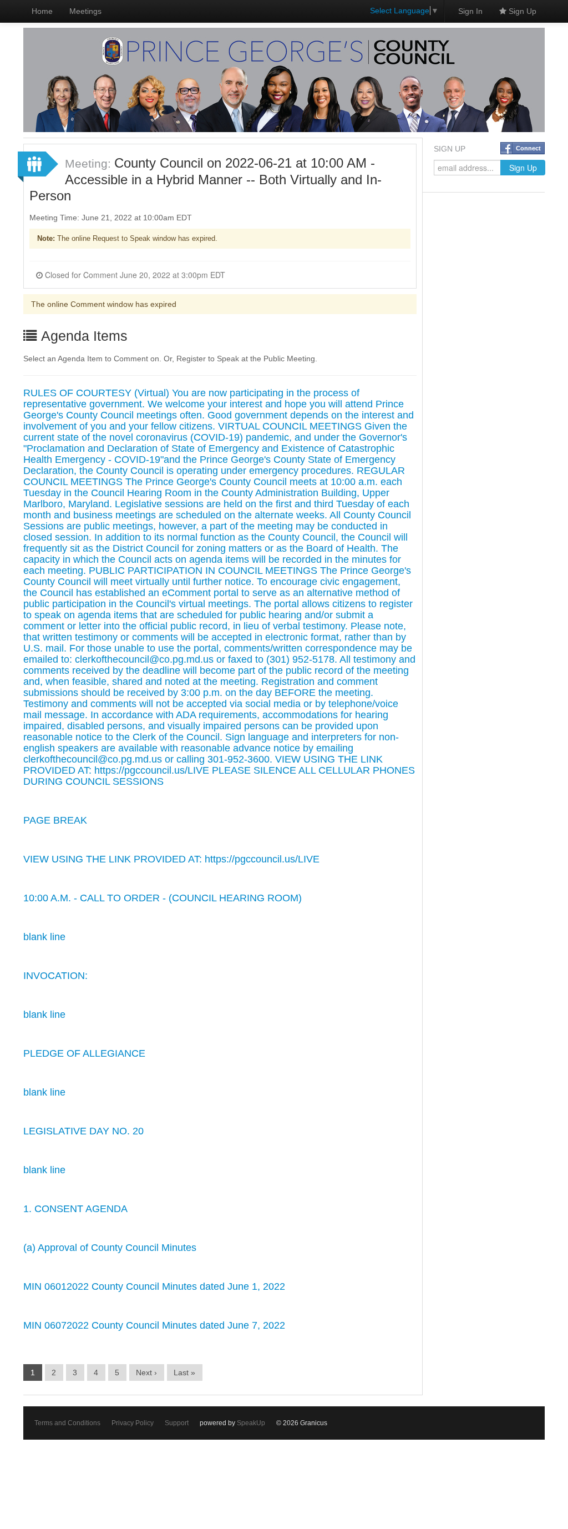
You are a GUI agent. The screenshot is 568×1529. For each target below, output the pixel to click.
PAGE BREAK (55, 820)
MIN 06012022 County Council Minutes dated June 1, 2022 (154, 1286)
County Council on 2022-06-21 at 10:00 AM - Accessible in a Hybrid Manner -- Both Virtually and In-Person (205, 179)
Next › (146, 1372)
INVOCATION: (55, 975)
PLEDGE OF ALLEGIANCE (84, 1053)
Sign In (470, 11)
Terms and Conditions (67, 1423)
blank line (44, 936)
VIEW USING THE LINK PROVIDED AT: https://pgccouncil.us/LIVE (171, 859)
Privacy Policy (132, 1423)
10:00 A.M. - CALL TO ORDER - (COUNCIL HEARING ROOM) (162, 898)
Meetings (85, 11)
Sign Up (521, 11)
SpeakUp (251, 1423)
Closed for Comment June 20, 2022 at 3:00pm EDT (134, 274)
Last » (184, 1372)
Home (42, 11)
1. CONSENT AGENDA (75, 1208)
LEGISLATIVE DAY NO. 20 (83, 1131)
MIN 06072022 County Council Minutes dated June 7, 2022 (154, 1325)
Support (177, 1423)
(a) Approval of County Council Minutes (109, 1247)
